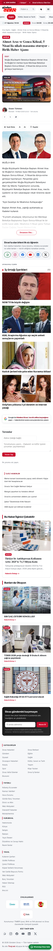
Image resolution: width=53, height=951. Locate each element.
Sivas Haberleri (8, 750)
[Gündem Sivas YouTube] (23, 934)
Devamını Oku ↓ (26, 233)
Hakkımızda (7, 823)
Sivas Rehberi (33, 750)
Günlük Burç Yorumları (11, 799)
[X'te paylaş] (10, 117)
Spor (4, 768)
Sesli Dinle (11, 127)
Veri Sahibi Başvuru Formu (12, 872)
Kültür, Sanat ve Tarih (26, 17)
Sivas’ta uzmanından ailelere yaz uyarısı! (20, 497)
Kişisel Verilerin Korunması (12, 868)
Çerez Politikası (8, 864)
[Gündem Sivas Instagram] (10, 934)
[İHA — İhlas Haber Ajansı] (26, 914)
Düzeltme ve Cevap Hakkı (12, 841)
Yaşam (42, 17)
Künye (4, 826)
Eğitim (30, 754)
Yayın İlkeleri (7, 838)
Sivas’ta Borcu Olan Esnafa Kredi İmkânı (36, 3)
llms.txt (5, 890)
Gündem (5, 754)
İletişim (5, 830)
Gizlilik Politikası (8, 860)
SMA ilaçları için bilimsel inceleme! (17, 507)
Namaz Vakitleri (8, 791)
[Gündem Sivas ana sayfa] (9, 9)
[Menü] (48, 9)
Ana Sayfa (6, 30)
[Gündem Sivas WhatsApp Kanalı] (4, 934)
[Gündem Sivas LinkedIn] (29, 934)
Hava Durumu (7, 795)
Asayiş (4, 765)
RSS (4, 887)
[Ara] (33, 9)
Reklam (5, 834)
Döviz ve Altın (7, 802)
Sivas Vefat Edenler (10, 772)
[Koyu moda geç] (41, 9)
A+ (25, 127)
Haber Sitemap (8, 883)
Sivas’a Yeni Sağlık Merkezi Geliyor (18, 486)
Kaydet (35, 127)
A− (20, 127)
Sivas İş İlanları (34, 772)
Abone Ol (42, 724)
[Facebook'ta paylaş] (4, 117)
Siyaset (5, 757)
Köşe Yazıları (33, 768)
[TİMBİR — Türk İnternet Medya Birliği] (12, 904)
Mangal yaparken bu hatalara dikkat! (19, 491)
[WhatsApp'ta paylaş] (16, 117)
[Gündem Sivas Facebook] (17, 934)
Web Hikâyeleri (8, 806)
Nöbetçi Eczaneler (9, 787)
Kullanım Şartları (8, 857)
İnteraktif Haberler (9, 810)
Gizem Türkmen (15, 109)
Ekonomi (5, 776)
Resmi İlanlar (7, 845)
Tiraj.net (11, 946)
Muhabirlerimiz (8, 814)
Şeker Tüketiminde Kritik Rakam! (17, 502)
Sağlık (11, 17)
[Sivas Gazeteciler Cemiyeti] (40, 904)
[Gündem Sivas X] (35, 934)
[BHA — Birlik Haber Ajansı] (26, 904)
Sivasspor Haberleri (10, 761)
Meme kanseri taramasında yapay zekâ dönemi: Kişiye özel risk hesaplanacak (26, 479)
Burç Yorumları (8, 879)
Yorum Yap (9, 454)
